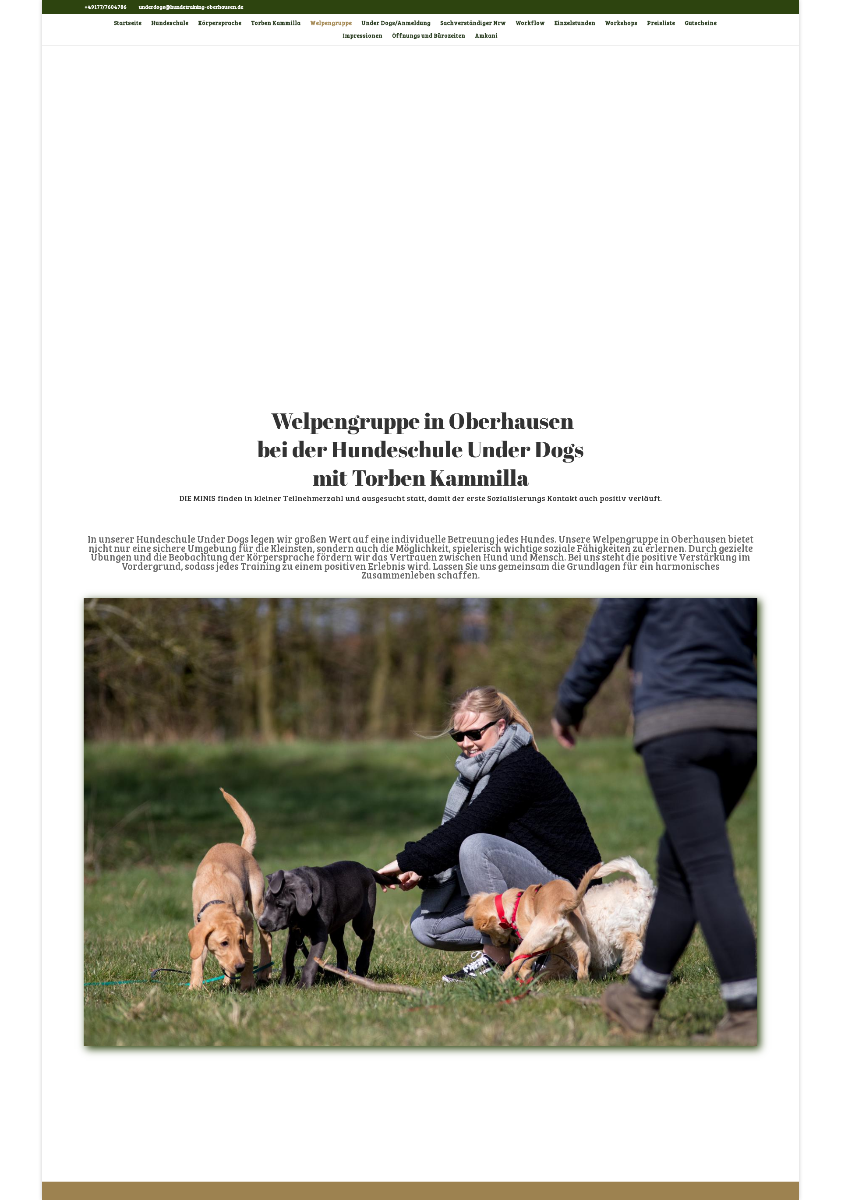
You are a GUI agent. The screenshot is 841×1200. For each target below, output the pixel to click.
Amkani (486, 35)
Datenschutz (103, 1117)
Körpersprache (219, 23)
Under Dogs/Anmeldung (396, 23)
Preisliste (661, 23)
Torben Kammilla (275, 23)
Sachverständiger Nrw (473, 23)
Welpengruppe (331, 23)
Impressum (101, 1099)
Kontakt (683, 1133)
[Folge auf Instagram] (631, 1098)
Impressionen (362, 35)
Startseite (127, 23)
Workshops (621, 23)
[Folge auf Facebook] (613, 1098)
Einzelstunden (575, 23)
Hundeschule (169, 23)
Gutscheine (701, 23)
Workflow (530, 23)
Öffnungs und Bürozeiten (428, 35)
